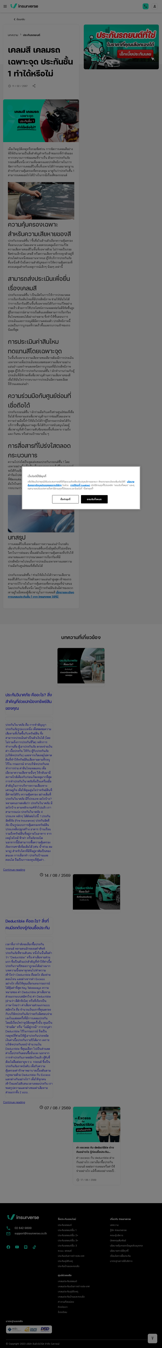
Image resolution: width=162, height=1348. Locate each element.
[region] (81, 487)
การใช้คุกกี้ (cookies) (80, 484)
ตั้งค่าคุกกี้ (65, 499)
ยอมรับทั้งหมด (94, 499)
